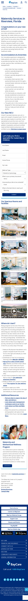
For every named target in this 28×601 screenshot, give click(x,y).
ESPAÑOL (21, 359)
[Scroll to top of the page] (26, 589)
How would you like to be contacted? (12, 182)
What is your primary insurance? (11, 176)
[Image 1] (14, 213)
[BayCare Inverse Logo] (14, 564)
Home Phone (6, 160)
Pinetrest (14, 579)
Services (19, 8)
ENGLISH (15, 359)
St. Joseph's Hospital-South (9, 8)
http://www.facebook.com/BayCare (5, 579)
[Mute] (22, 316)
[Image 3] (14, 246)
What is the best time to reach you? (12, 188)
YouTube (20, 579)
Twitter (8, 579)
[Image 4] (21, 533)
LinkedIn (17, 579)
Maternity (5, 9)
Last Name (5, 150)
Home (4, 6)
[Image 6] (14, 293)
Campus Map (5, 491)
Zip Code (4, 165)
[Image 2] (14, 230)
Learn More (7, 465)
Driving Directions (6, 489)
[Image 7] (14, 263)
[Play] (14, 311)
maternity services (18, 474)
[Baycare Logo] (13, 2)
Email (3, 155)
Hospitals (15, 6)
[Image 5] (14, 278)
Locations (9, 6)
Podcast (23, 579)
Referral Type (6, 170)
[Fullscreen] (25, 316)
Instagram (11, 579)
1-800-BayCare (18, 569)
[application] (14, 311)
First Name (5, 145)
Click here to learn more (18, 129)
